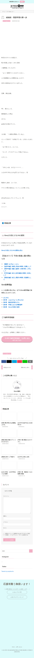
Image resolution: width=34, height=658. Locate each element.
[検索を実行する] (31, 551)
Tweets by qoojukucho (7, 571)
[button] (3, 361)
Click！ (22, 1)
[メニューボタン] (3, 6)
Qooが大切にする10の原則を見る (11, 250)
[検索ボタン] (30, 6)
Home (13, 647)
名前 (4, 516)
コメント (6, 496)
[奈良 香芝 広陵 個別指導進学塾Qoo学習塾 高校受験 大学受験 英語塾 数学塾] (17, 6)
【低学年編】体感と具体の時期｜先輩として (17, 266)
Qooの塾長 (17, 391)
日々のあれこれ (6, 21)
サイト (5, 528)
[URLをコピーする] (30, 361)
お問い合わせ (19, 647)
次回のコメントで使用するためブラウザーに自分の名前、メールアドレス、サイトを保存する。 (17, 534)
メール (5, 522)
